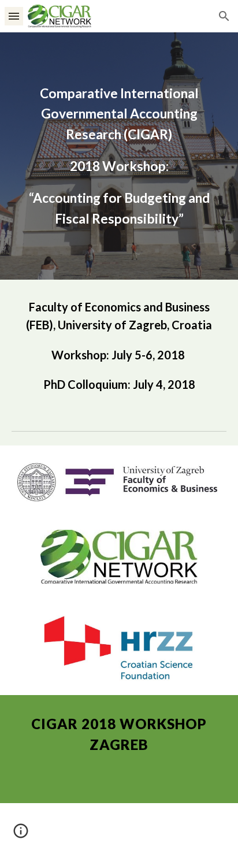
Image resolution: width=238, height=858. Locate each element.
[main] (119, 156)
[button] (14, 16)
